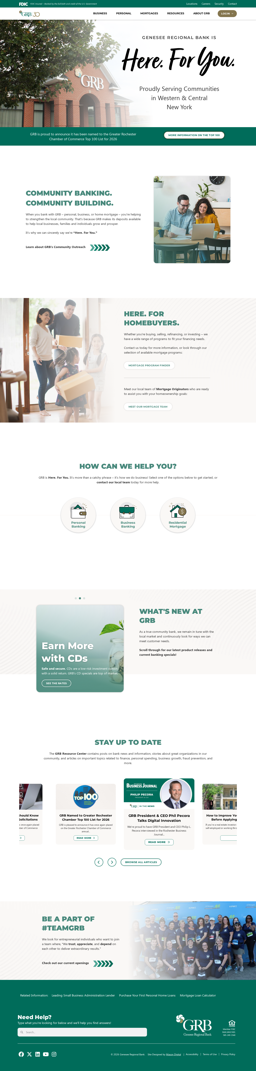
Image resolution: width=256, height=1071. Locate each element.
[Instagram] (54, 1054)
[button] (76, 598)
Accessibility (192, 1054)
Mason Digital (173, 1054)
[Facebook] (21, 1054)
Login (225, 13)
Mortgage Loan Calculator (198, 995)
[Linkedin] (37, 1054)
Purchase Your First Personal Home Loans (147, 995)
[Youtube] (45, 1054)
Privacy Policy (228, 1054)
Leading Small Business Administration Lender (83, 995)
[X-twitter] (29, 1054)
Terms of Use (210, 1054)
